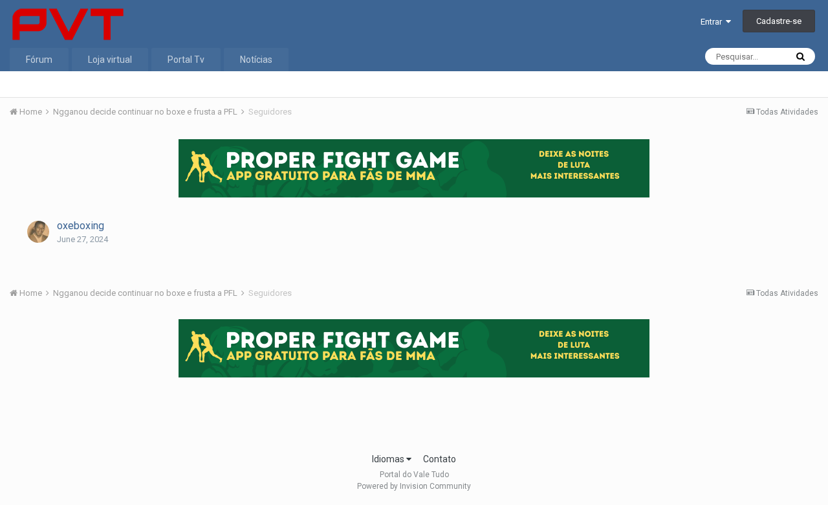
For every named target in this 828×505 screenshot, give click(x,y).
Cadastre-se (778, 21)
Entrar (713, 22)
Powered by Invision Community (414, 486)
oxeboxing (80, 225)
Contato (439, 459)
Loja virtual (110, 59)
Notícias (256, 59)
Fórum (39, 59)
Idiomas (389, 459)
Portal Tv (186, 59)
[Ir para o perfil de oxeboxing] (38, 232)
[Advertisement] (414, 411)
